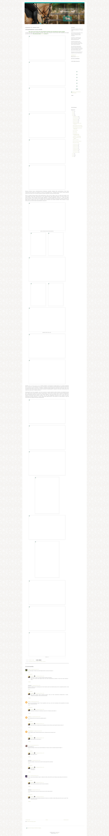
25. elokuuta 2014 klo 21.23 (34, 745)
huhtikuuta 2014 (75, 148)
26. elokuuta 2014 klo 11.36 (39, 709)
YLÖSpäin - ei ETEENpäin (77, 136)
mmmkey (32, 676)
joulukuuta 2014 (75, 116)
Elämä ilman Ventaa (76, 142)
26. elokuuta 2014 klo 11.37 (39, 723)
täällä (42, 33)
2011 (73, 156)
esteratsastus (31, 661)
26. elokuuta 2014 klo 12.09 (36, 760)
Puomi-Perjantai (75, 130)
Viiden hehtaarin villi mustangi (77, 125)
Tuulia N (78, 56)
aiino (29, 775)
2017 (73, 111)
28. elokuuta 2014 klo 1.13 (39, 782)
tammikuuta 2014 (75, 152)
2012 (73, 155)
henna (29, 669)
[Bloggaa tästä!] (37, 660)
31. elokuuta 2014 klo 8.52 (39, 796)
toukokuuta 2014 (75, 146)
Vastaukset (30, 674)
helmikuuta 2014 (75, 150)
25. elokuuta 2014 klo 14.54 (39, 676)
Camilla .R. (29, 716)
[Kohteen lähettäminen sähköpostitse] (36, 660)
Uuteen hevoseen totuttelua (77, 141)
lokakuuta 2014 (75, 119)
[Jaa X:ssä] (38, 660)
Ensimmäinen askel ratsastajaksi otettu (76, 134)
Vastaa (29, 672)
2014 (73, 115)
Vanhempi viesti (66, 819)
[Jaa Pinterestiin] (40, 660)
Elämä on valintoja (76, 139)
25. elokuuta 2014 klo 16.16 (34, 701)
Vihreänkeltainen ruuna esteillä (77, 126)
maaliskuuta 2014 (76, 149)
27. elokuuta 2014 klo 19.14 (34, 775)
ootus (39, 661)
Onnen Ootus (75, 131)
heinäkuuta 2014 (75, 144)
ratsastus (44, 661)
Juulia (29, 701)
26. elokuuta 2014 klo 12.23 (39, 767)
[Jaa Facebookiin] (39, 660)
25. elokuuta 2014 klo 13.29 (36, 685)
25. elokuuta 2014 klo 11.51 (34, 669)
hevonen (34, 661)
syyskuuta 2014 (75, 120)
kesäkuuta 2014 (75, 145)
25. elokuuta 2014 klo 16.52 (36, 716)
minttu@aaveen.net (73, 54)
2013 (73, 153)
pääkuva (41, 661)
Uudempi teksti (28, 819)
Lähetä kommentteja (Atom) (31, 821)
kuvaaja (37, 661)
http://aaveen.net (73, 55)
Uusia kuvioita (75, 132)
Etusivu (47, 819)
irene (29, 745)
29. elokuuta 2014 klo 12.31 (36, 789)
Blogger (57, 833)
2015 (73, 114)
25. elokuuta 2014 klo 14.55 (39, 693)
